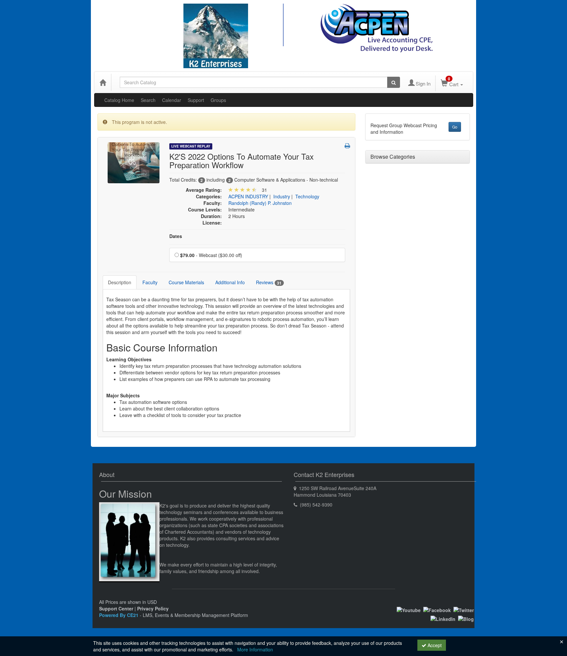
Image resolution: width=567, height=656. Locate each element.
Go (454, 126)
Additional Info (230, 282)
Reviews (269, 282)
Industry (281, 196)
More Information (255, 649)
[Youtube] (409, 609)
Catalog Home (119, 100)
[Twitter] (463, 609)
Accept (434, 645)
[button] (347, 145)
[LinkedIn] (442, 618)
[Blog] (466, 618)
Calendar (171, 100)
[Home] (102, 82)
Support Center (116, 608)
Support (196, 100)
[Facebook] (437, 609)
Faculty (150, 282)
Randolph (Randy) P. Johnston (260, 203)
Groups (218, 100)
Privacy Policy (153, 608)
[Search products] (393, 82)
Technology (307, 196)
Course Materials (186, 282)
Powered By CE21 (119, 615)
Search (148, 100)
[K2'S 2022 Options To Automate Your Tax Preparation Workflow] (133, 162)
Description (119, 282)
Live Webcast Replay (190, 146)
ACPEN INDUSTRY (248, 196)
